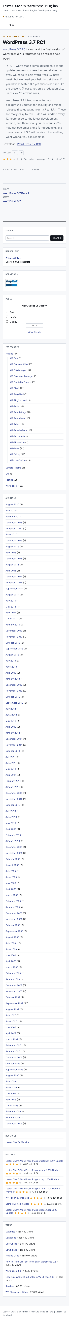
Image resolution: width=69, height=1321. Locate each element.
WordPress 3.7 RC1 (15, 49)
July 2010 (11, 811)
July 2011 (11, 757)
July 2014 (11, 600)
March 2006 (12, 1105)
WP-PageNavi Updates (17, 1197)
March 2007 (12, 1039)
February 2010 (13, 835)
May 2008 (11, 955)
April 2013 (11, 672)
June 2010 (11, 817)
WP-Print (14, 424)
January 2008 (13, 979)
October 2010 (13, 805)
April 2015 (11, 570)
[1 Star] (4, 159)
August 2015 (12, 564)
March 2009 (12, 895)
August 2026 (12, 504)
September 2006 (14, 1069)
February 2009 (13, 901)
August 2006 (12, 1075)
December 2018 (14, 522)
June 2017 (11, 534)
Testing (9, 479)
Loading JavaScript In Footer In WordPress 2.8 (30, 1277)
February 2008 (13, 973)
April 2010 (11, 829)
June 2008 (11, 949)
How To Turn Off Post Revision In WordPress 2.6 (31, 1261)
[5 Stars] (17, 159)
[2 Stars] (7, 159)
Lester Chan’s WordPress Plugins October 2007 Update (34, 1161)
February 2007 (13, 1045)
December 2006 (14, 1057)
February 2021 (13, 516)
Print (35, 169)
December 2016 (14, 540)
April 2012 (11, 726)
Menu (11, 25)
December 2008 (14, 913)
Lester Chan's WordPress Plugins (30, 6)
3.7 (15, 152)
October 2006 (13, 1063)
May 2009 (11, 883)
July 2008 (11, 943)
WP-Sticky (15, 454)
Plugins (9, 353)
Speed (13, 317)
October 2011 (13, 751)
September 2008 (14, 931)
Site (8, 473)
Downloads (11, 1249)
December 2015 (14, 558)
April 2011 (11, 775)
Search (57, 238)
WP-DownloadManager (21, 376)
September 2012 (14, 702)
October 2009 (13, 859)
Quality (13, 321)
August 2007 (12, 1009)
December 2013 (14, 630)
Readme (10, 1286)
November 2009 (14, 853)
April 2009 (11, 889)
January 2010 (13, 841)
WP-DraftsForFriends (20, 382)
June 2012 (11, 714)
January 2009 (13, 907)
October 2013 (13, 642)
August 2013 (12, 654)
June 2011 (11, 763)
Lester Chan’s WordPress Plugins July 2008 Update (32, 1179)
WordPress (34, 36)
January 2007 (13, 1051)
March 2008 (12, 967)
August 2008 (12, 937)
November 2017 (14, 528)
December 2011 (14, 738)
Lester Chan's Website (17, 1142)
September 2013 (14, 648)
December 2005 (14, 1123)
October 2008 (13, 925)
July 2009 (11, 871)
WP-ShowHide (17, 442)
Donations (11, 1237)
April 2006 (11, 1099)
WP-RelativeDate (18, 430)
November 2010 (14, 799)
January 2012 (13, 732)
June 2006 (11, 1087)
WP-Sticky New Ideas (17, 1292)
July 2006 (11, 1081)
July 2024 (11, 510)
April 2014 (11, 612)
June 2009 (11, 877)
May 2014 (11, 606)
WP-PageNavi (17, 394)
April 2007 (11, 1033)
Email (23, 169)
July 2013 (11, 660)
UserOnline (11, 1243)
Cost (12, 312)
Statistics (10, 1231)
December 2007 (14, 985)
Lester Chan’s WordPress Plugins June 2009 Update (33, 1170)
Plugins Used (12, 1255)
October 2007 (13, 997)
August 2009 (12, 865)
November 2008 (14, 919)
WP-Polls (14, 406)
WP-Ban (14, 358)
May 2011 (11, 768)
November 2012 (14, 690)
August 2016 (12, 546)
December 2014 (14, 576)
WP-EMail (14, 388)
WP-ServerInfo (17, 436)
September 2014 (14, 588)
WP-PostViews (17, 418)
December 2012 (14, 684)
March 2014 (12, 618)
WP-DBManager (18, 370)
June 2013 (11, 666)
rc (21, 152)
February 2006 (13, 1111)
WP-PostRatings (18, 412)
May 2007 (11, 1027)
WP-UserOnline (18, 460)
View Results (34, 332)
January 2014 (13, 624)
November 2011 (14, 745)
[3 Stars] (10, 159)
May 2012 (11, 721)
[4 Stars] (14, 159)
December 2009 (14, 847)
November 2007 (14, 991)
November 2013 (14, 636)
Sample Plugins (13, 467)
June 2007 (11, 1021)
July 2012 (11, 708)
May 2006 (11, 1093)
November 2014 (14, 582)
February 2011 (13, 781)
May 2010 (11, 823)
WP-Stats (14, 448)
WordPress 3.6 (13, 1271)
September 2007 (14, 1003)
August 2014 (12, 594)
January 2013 (13, 678)
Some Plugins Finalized (17, 1203)
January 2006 (13, 1117)
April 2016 (11, 552)
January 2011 (13, 787)
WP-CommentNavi (19, 364)
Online (13, 258)
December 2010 (14, 793)
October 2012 (13, 696)
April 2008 (11, 961)
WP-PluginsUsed (18, 400)
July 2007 (11, 1015)
